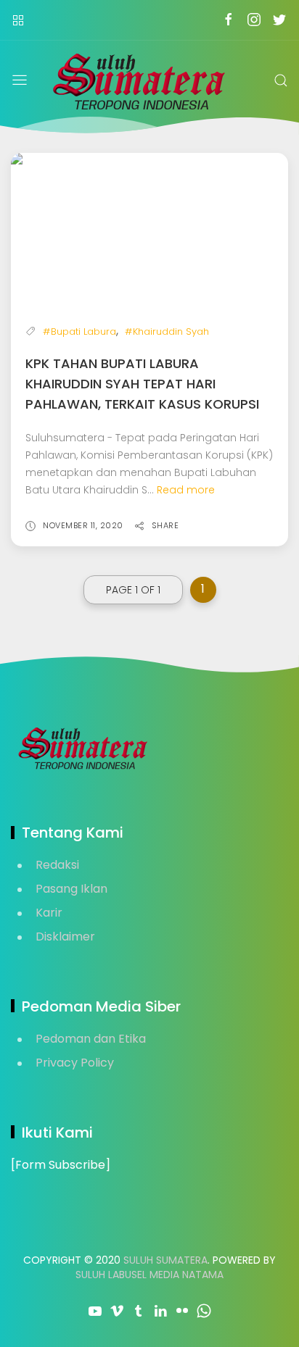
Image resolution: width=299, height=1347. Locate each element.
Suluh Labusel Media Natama (149, 1274)
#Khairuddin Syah (167, 331)
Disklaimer (65, 936)
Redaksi (57, 864)
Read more (186, 490)
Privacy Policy (75, 1062)
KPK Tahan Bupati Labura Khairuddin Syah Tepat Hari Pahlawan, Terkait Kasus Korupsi (142, 383)
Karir (49, 912)
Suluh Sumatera (165, 1260)
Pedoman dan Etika (91, 1038)
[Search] (281, 80)
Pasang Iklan (71, 888)
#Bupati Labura (79, 331)
